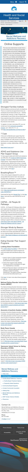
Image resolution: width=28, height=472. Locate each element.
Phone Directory (7, 427)
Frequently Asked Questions (11, 383)
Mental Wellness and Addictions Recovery (10, 370)
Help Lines (6, 374)
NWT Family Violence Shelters (11, 397)
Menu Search (17, 2)
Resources (6, 399)
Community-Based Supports (10, 386)
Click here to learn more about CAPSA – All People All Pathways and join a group (12, 222)
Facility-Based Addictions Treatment (12, 378)
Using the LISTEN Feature (21, 432)
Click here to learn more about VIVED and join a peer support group (13, 362)
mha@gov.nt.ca (6, 419)
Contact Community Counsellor (11, 388)
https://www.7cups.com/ (7, 147)
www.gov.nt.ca (3, 21)
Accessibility (7, 432)
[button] (23, 21)
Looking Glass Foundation (10, 249)
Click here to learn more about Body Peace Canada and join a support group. (14, 342)
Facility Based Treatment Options (12, 381)
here (13, 168)
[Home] (14, 8)
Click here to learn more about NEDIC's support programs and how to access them (14, 305)
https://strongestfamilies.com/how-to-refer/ (14, 129)
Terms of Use (20, 427)
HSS (8, 21)
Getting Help (6, 390)
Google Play (17, 194)
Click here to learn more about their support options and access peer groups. (13, 323)
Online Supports (7, 376)
